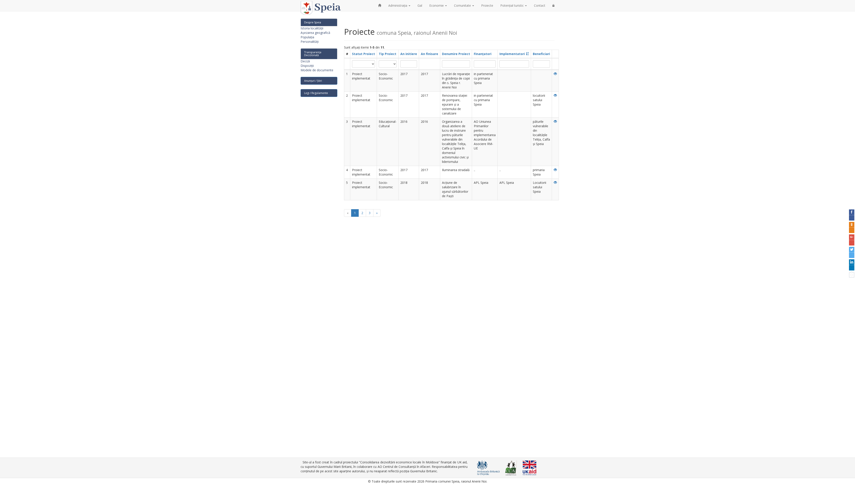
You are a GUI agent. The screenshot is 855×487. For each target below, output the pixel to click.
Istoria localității (312, 28)
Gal (419, 5)
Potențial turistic (512, 5)
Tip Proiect (387, 54)
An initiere (408, 54)
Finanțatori (482, 54)
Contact (539, 5)
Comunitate (463, 5)
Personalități (310, 41)
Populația (307, 37)
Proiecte (487, 5)
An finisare (429, 54)
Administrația (398, 5)
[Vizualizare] (555, 74)
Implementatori (512, 54)
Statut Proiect (363, 54)
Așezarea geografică (315, 33)
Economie (437, 5)
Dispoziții (307, 65)
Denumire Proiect (456, 54)
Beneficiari (541, 54)
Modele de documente (317, 70)
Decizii (305, 61)
